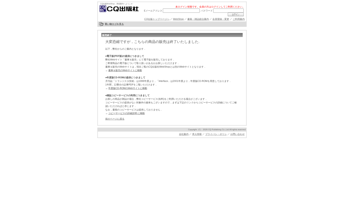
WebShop (178, 19)
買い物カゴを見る (114, 24)
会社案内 (184, 134)
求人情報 (197, 134)
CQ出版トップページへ (156, 19)
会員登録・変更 (220, 19)
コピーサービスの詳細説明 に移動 (126, 113)
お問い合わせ (237, 134)
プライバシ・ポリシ (216, 134)
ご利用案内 (239, 19)
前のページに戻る (114, 118)
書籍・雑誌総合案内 (198, 19)
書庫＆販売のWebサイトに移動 (125, 70)
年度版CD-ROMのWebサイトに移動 (127, 88)
